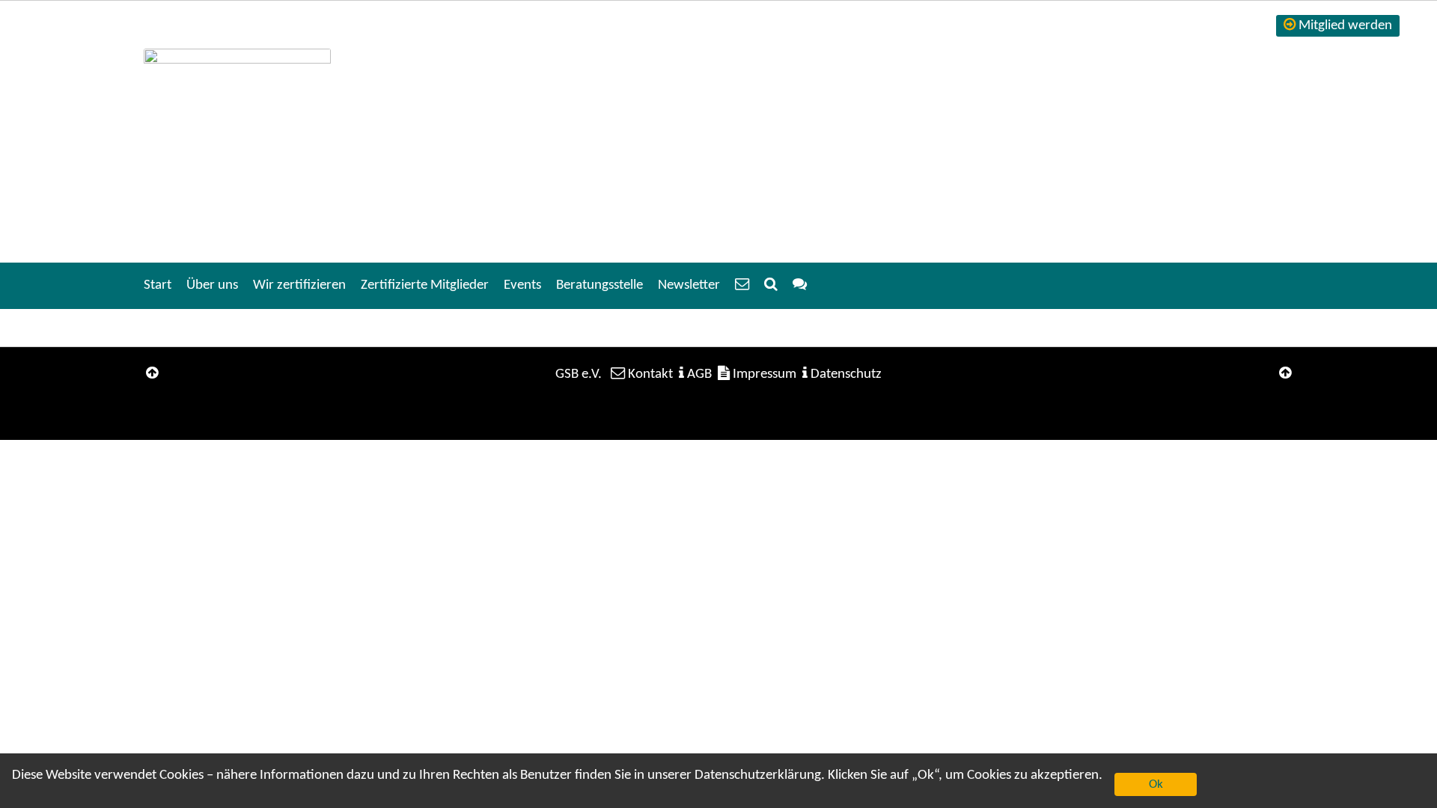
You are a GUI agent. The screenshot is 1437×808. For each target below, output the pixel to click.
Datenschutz (846, 374)
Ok (1156, 784)
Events (522, 285)
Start (157, 285)
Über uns (212, 285)
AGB (699, 374)
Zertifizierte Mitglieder (425, 285)
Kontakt (650, 374)
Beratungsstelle (599, 285)
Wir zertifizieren (299, 285)
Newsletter (689, 285)
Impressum (764, 374)
